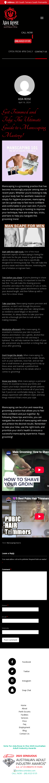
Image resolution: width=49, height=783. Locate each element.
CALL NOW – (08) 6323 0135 (24, 773)
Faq (24, 724)
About (24, 708)
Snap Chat (26, 690)
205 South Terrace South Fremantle (27, 2)
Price (24, 721)
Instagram (26, 680)
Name (5, 605)
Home (23, 705)
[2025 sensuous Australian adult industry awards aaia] (24, 761)
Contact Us (41, 51)
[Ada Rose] (10, 17)
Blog (24, 730)
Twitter (26, 671)
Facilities (24, 714)
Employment (24, 727)
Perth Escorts (24, 711)
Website (5, 628)
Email (5, 617)
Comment (6, 569)
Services (24, 718)
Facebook (26, 662)
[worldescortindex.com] (24, 770)
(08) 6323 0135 (23, 41)
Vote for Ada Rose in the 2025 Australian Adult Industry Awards (24, 747)
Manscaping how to (14, 543)
